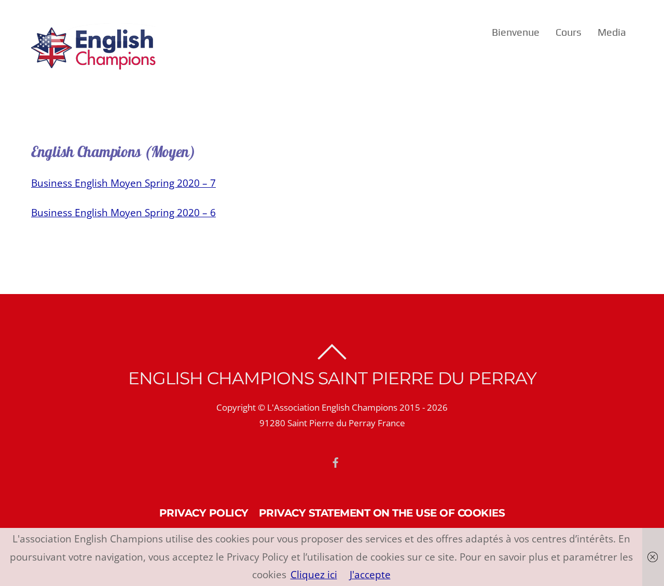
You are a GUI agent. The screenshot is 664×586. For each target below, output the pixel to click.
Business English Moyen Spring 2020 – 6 (123, 212)
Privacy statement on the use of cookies (382, 512)
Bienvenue (516, 32)
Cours (569, 32)
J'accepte (370, 574)
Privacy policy (203, 512)
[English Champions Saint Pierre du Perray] (93, 63)
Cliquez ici (313, 574)
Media (612, 32)
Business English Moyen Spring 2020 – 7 (123, 183)
